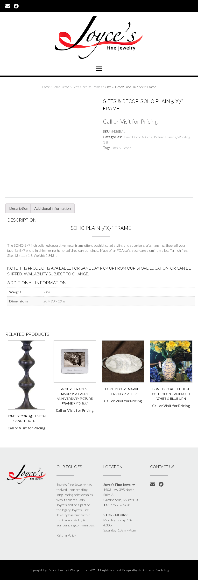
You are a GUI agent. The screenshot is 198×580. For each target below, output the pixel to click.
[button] (99, 68)
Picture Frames (92, 87)
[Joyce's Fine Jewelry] (99, 37)
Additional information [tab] (52, 208)
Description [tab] (18, 208)
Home (46, 87)
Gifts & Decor (121, 148)
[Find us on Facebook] (16, 6)
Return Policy (66, 535)
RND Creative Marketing (153, 570)
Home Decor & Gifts (65, 87)
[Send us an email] (7, 6)
